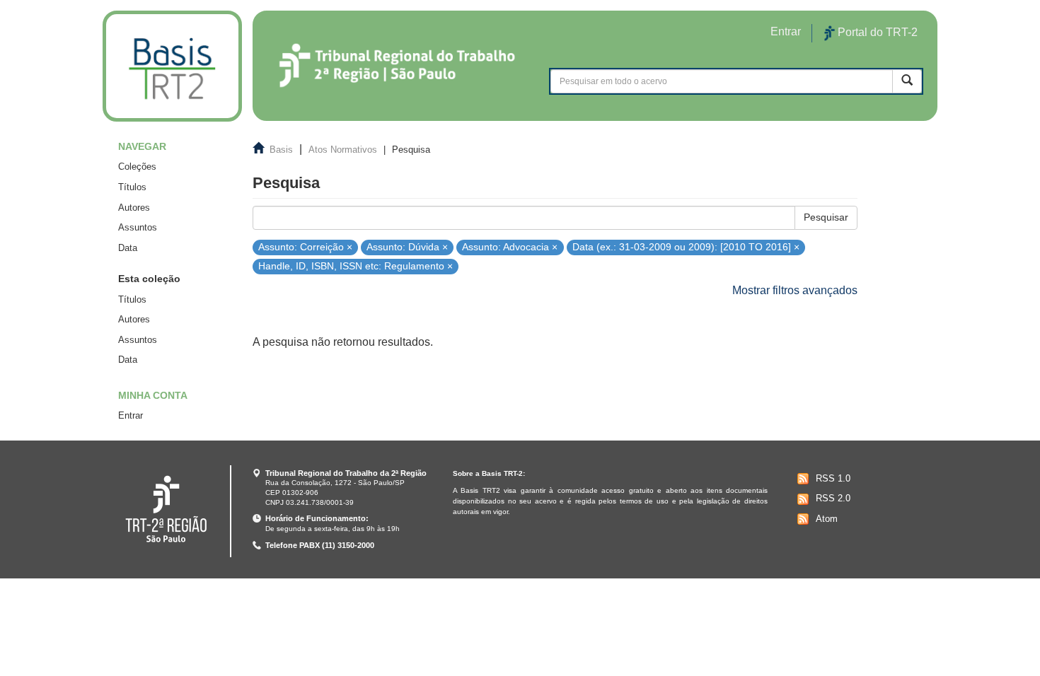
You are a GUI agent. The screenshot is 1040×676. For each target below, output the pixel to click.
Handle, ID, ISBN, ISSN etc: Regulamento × (355, 266)
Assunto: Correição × (305, 246)
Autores (134, 207)
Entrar (130, 415)
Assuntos (137, 227)
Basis (281, 149)
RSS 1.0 (833, 478)
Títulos (132, 187)
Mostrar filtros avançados (794, 290)
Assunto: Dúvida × (407, 246)
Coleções (137, 166)
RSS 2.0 (833, 498)
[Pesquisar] (907, 81)
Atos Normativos (342, 149)
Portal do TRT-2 (876, 32)
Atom (827, 518)
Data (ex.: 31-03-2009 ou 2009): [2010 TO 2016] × (685, 246)
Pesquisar (826, 217)
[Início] (172, 66)
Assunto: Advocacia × (509, 246)
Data (127, 248)
